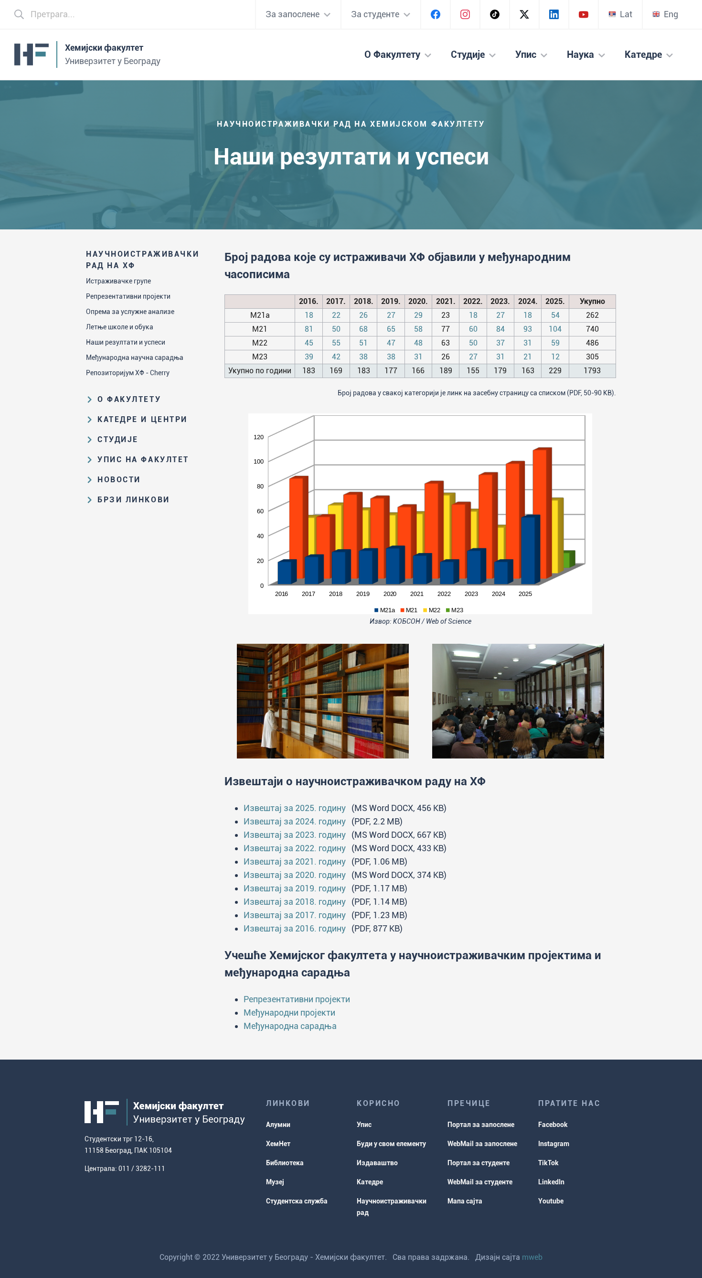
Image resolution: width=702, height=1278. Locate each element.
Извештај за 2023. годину (295, 835)
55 (336, 342)
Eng (671, 14)
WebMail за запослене (482, 1144)
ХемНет (278, 1144)
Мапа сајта (464, 1201)
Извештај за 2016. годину (295, 928)
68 (363, 329)
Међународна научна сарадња (134, 357)
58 (418, 329)
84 (500, 329)
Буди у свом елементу (391, 1144)
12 (555, 356)
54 (555, 315)
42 (336, 356)
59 (555, 342)
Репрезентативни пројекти (128, 296)
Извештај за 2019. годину (295, 888)
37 (500, 342)
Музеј (275, 1182)
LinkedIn (551, 1182)
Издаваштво (377, 1163)
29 (418, 315)
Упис (364, 1124)
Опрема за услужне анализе (130, 311)
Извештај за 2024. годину (295, 821)
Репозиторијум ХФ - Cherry (128, 373)
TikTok (548, 1163)
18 (309, 315)
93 (527, 329)
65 (391, 329)
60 (473, 329)
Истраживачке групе (118, 281)
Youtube (551, 1201)
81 (309, 329)
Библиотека (285, 1163)
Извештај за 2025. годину (295, 808)
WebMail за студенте (479, 1182)
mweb (532, 1257)
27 (391, 315)
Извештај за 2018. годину (295, 902)
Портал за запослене (480, 1124)
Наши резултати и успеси (125, 342)
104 (555, 329)
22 (336, 315)
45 (309, 342)
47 (391, 342)
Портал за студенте (478, 1163)
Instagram (553, 1144)
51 (363, 342)
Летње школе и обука (119, 327)
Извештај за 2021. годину (295, 861)
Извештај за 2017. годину (295, 915)
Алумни (278, 1124)
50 (336, 329)
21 (527, 356)
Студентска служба (297, 1201)
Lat (626, 14)
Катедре (370, 1182)
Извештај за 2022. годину (295, 848)
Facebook (553, 1124)
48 (418, 342)
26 (363, 315)
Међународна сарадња (290, 1026)
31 (527, 342)
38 (363, 356)
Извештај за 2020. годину (295, 875)
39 (309, 356)
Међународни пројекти (289, 1012)
